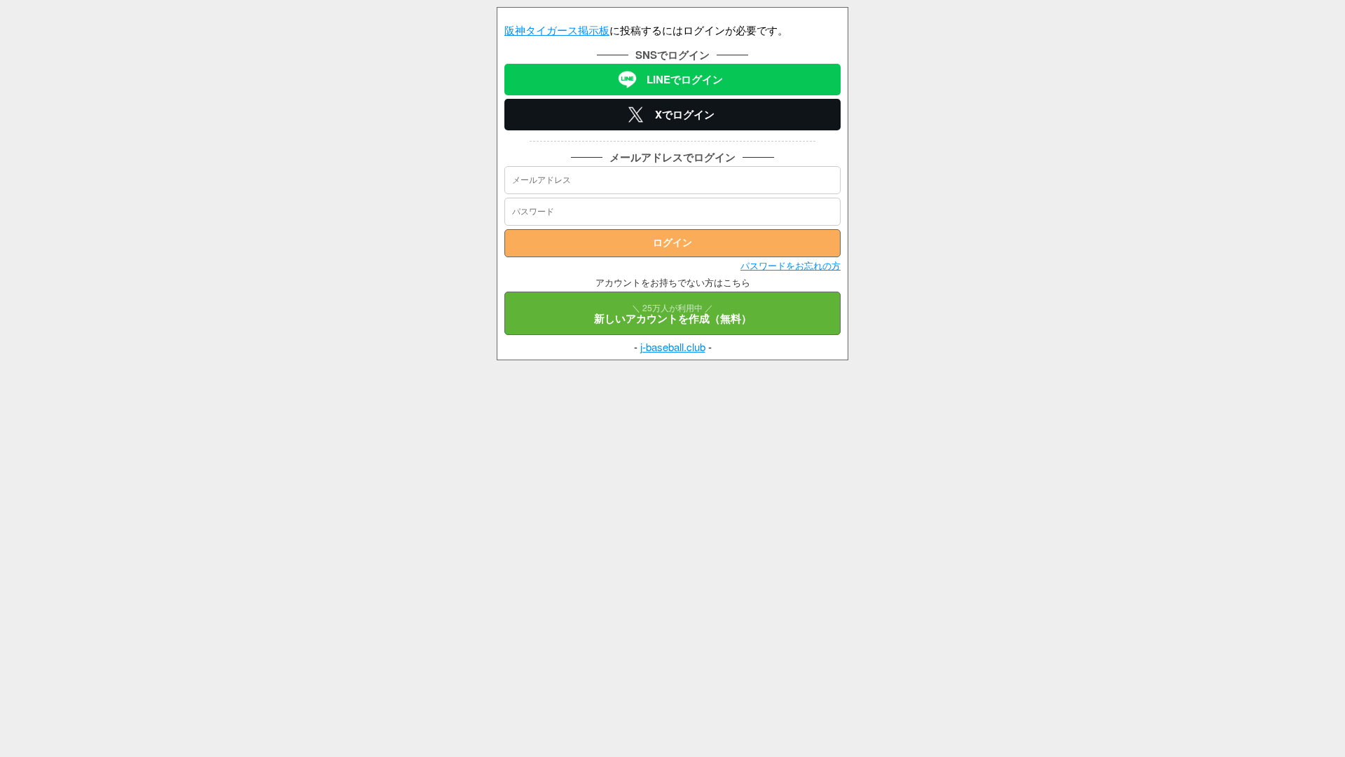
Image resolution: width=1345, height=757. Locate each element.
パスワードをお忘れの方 (790, 265)
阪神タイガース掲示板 (556, 29)
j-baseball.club (672, 346)
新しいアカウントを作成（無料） (673, 313)
